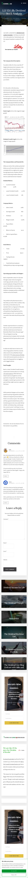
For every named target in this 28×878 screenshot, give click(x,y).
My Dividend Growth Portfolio (14, 650)
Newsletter (14, 618)
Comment (6, 519)
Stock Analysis (7, 18)
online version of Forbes (18, 355)
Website (5, 559)
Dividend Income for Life (14, 587)
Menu (24, 3)
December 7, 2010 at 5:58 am (16, 483)
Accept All (14, 871)
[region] (14, 868)
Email (5, 551)
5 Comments (17, 19)
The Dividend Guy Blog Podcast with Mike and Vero (14, 667)
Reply (6, 476)
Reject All (14, 874)
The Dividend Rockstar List (14, 635)
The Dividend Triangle (14, 603)
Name (5, 543)
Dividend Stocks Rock (8, 759)
